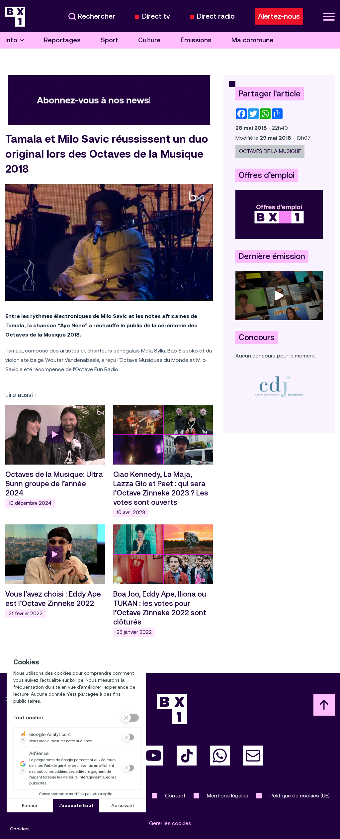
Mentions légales (227, 795)
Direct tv (156, 16)
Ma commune (252, 40)
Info (11, 40)
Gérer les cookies (170, 823)
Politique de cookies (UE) (300, 795)
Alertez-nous (279, 16)
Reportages (62, 40)
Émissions (196, 40)
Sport (109, 40)
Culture (149, 40)
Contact (175, 795)
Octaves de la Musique (270, 151)
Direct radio (216, 16)
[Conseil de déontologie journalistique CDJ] (279, 386)
